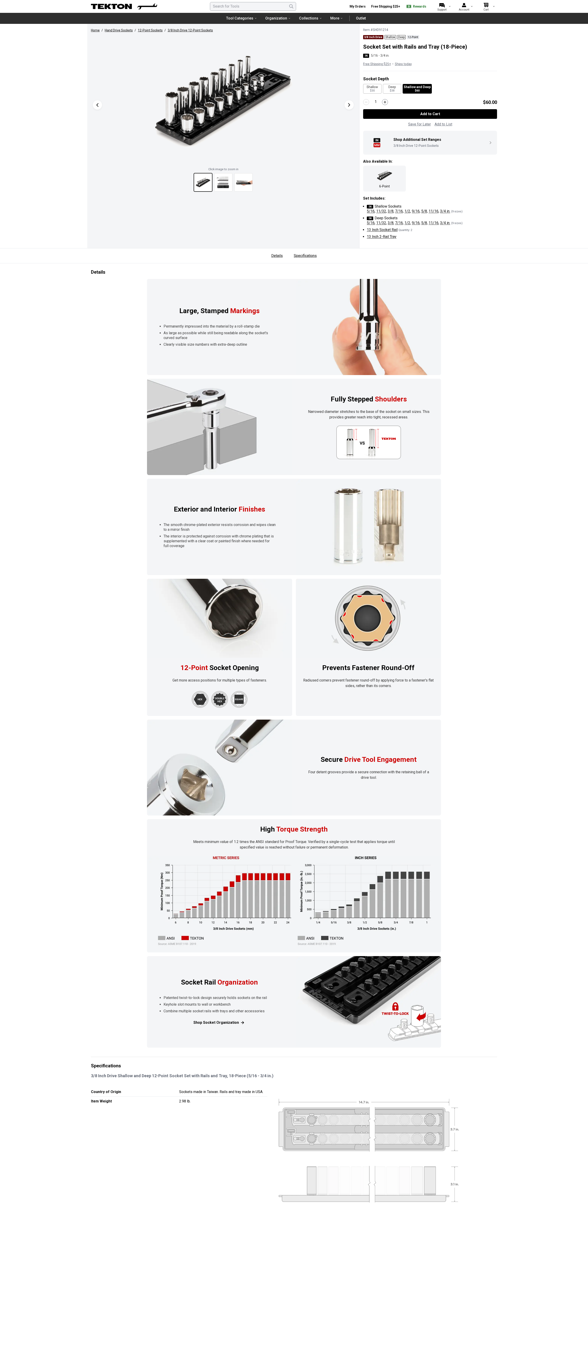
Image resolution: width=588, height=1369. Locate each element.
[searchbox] (253, 6)
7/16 (399, 211)
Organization (276, 18)
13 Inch (381, 236)
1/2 (407, 211)
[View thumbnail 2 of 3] (223, 182)
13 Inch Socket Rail (382, 230)
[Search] (291, 6)
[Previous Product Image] (97, 105)
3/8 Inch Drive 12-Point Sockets (190, 30)
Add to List (443, 124)
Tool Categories (239, 18)
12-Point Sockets (150, 30)
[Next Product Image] (349, 105)
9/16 (416, 211)
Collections (308, 18)
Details (277, 255)
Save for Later (419, 124)
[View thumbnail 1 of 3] (203, 182)
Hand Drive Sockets (119, 30)
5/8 (424, 211)
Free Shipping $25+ (385, 6)
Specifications (305, 255)
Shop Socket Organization (216, 1022)
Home (95, 30)
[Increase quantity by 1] (385, 102)
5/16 (371, 211)
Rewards (419, 6)
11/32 (381, 211)
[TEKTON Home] (124, 6)
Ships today (403, 64)
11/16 (433, 211)
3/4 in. (445, 211)
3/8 (390, 211)
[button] (223, 100)
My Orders (358, 6)
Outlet (361, 18)
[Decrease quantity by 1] (366, 102)
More (334, 18)
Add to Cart (430, 114)
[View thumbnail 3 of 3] (243, 182)
